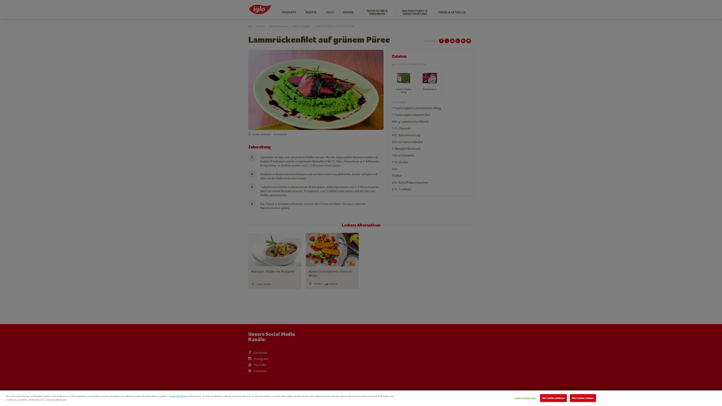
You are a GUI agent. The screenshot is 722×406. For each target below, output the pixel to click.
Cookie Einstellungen (525, 398)
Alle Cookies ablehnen (553, 398)
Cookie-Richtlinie (177, 396)
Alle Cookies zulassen (583, 398)
